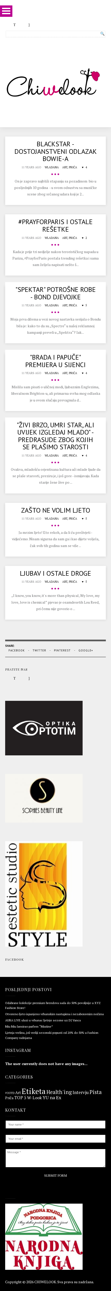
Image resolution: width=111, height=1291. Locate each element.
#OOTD (9, 1093)
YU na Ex (52, 1097)
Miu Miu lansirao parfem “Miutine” (29, 1026)
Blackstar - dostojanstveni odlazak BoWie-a (55, 151)
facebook (17, 650)
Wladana (52, 167)
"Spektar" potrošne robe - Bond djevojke (55, 293)
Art (18, 1093)
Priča (73, 167)
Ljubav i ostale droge (55, 573)
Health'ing (59, 1092)
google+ (85, 650)
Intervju (81, 1092)
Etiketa (34, 1091)
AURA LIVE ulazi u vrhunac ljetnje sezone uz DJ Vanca (43, 1020)
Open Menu (6, 11)
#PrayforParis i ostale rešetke (55, 225)
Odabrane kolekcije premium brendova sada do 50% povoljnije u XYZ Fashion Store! (53, 1005)
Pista (96, 1092)
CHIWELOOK (45, 1281)
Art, (65, 167)
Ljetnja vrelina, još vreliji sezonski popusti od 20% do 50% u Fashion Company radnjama (51, 1035)
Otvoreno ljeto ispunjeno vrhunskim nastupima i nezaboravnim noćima (54, 1014)
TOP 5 (20, 1098)
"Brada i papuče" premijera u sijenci (55, 361)
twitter (39, 650)
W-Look (34, 1098)
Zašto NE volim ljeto (55, 510)
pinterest (62, 650)
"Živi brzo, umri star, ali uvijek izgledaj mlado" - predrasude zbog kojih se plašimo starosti (55, 436)
